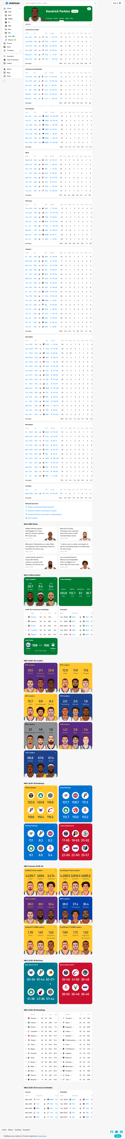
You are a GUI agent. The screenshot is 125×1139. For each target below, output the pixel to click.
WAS (46, 239)
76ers (28, 648)
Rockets (68, 1036)
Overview (49, 18)
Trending (18, 1130)
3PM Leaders (65, 724)
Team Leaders (30, 579)
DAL (47, 467)
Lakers (68, 1031)
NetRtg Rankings (31, 826)
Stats (56, 18)
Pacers (33, 1075)
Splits (67, 18)
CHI (47, 371)
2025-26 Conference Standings (37, 609)
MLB (9, 15)
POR (46, 217)
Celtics (74, 11)
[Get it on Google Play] (116, 1132)
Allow (118, 1136)
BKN (46, 257)
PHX (46, 186)
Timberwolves (70, 1040)
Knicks (33, 626)
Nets (32, 1071)
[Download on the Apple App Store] (111, 1132)
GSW (46, 292)
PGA (9, 36)
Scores (9, 43)
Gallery (9, 63)
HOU (46, 296)
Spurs (68, 1023)
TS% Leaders (30, 752)
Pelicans (69, 1062)
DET (46, 160)
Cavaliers (34, 630)
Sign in (115, 3)
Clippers (68, 1053)
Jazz (67, 1079)
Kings (68, 1075)
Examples (10, 56)
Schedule (63, 609)
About (9, 69)
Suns (67, 1044)
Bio (72, 18)
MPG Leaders (65, 899)
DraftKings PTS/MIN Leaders (71, 927)
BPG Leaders (30, 724)
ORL (46, 226)
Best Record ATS (31, 965)
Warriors (69, 1058)
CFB (9, 12)
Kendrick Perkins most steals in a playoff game (45, 514)
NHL (9, 29)
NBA (9, 26)
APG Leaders (30, 696)
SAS (46, 37)
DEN (46, 309)
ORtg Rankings (30, 788)
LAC (46, 77)
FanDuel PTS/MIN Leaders (34, 927)
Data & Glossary (12, 60)
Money (10, 40)
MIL (46, 305)
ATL (46, 265)
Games (61, 18)
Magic (33, 1049)
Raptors (34, 634)
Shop (9, 76)
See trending (32, 518)
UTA (46, 313)
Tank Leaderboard (67, 826)
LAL (46, 213)
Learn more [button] (42, 1136)
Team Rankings (65, 579)
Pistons (33, 617)
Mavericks (69, 1066)
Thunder (69, 1018)
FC (9, 22)
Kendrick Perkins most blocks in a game (42, 511)
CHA (47, 353)
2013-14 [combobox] (28, 24)
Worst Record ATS (67, 965)
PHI (46, 270)
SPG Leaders (65, 696)
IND (46, 169)
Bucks (33, 1062)
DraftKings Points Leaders (70, 870)
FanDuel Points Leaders (34, 870)
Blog (8, 72)
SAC (46, 182)
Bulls (32, 1066)
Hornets (34, 1053)
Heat (32, 1058)
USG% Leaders (30, 899)
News (9, 47)
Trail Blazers (70, 1049)
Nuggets (69, 1027)
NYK (46, 221)
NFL (9, 33)
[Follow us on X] (121, 1132)
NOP (46, 164)
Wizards (33, 1079)
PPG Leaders (30, 665)
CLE (38, 1113)
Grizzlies (69, 1071)
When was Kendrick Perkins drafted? (41, 507)
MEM (47, 116)
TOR (47, 362)
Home (4, 1130)
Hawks (33, 1040)
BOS (46, 274)
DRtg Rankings (65, 788)
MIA (46, 208)
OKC (51, 1117)
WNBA (10, 19)
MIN (46, 230)
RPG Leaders (65, 665)
